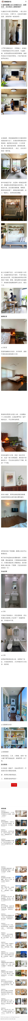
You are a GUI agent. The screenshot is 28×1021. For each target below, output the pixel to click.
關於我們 (2, 1018)
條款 (10, 1018)
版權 (14, 1018)
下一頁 (14, 784)
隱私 (12, 1018)
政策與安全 (7, 1018)
